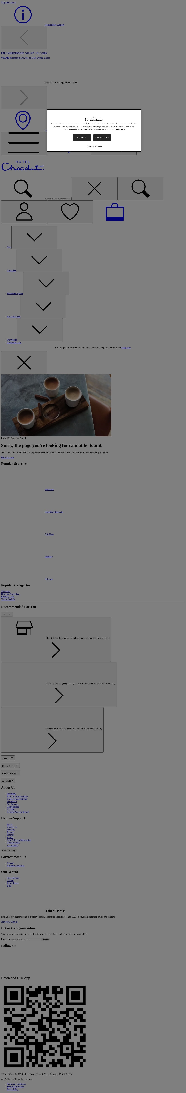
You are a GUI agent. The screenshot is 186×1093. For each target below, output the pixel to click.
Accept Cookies (102, 138)
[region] (94, 130)
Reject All (81, 138)
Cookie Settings (95, 146)
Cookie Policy (120, 129)
